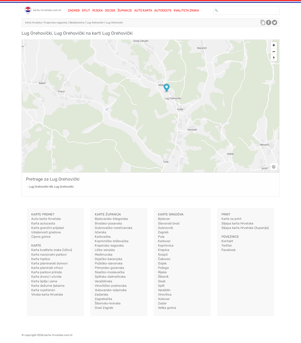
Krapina (163, 250)
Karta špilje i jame (44, 281)
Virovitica (164, 294)
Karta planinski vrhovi (47, 268)
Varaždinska (103, 281)
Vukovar (164, 299)
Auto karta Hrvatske (46, 219)
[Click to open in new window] (268, 23)
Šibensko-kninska (108, 303)
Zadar (162, 303)
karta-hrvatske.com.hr (47, 10)
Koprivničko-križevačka (111, 241)
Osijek (110, 10)
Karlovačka (103, 237)
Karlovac (164, 241)
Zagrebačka (103, 299)
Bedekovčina (77, 22)
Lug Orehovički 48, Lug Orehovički (51, 186)
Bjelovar (164, 219)
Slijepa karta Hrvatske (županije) (245, 228)
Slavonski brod (168, 223)
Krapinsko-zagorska (55, 22)
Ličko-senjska (105, 250)
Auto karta (143, 10)
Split (86, 10)
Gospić (163, 254)
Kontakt (227, 241)
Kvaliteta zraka (186, 10)
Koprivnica (165, 245)
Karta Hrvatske (33, 22)
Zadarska (101, 294)
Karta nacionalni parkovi (49, 254)
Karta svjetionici (43, 290)
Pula (161, 237)
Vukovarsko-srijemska (110, 290)
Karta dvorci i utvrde (46, 277)
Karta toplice (40, 259)
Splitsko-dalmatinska (110, 277)
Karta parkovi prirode (46, 272)
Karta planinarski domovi (49, 263)
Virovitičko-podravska (110, 286)
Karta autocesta (43, 223)
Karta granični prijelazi (47, 228)
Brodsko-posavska (108, 223)
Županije (124, 10)
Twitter (226, 245)
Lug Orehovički (95, 22)
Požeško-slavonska (109, 263)
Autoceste (162, 10)
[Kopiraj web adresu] (262, 23)
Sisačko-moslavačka (109, 272)
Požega (163, 268)
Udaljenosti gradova (46, 232)
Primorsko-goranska (109, 268)
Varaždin (164, 290)
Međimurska (103, 254)
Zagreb (74, 10)
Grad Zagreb (104, 308)
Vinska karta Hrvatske (47, 294)
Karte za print (231, 219)
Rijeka (97, 10)
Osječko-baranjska (108, 259)
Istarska (100, 232)
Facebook (228, 250)
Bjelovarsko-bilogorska (111, 219)
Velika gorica (167, 308)
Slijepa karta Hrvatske (237, 223)
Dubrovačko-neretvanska (113, 228)
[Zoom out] (274, 51)
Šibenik (163, 277)
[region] (150, 106)
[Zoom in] (274, 45)
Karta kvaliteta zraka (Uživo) (51, 250)
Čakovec (164, 259)
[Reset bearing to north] (274, 58)
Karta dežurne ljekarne (48, 286)
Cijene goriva (40, 237)
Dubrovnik (165, 228)
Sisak (161, 281)
